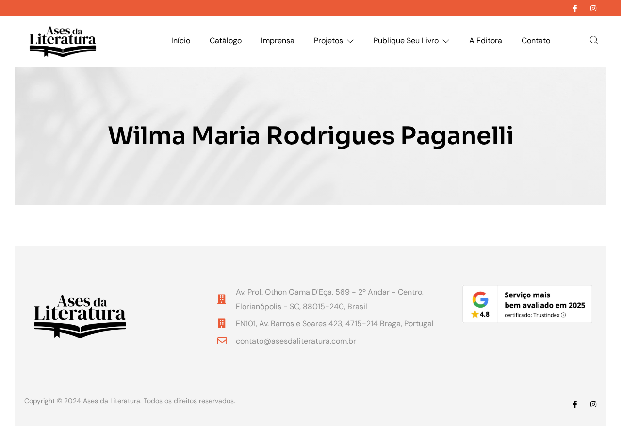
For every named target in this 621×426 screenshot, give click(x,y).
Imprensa (277, 40)
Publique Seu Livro (406, 40)
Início (180, 40)
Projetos (328, 40)
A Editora (485, 40)
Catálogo (226, 40)
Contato (536, 40)
